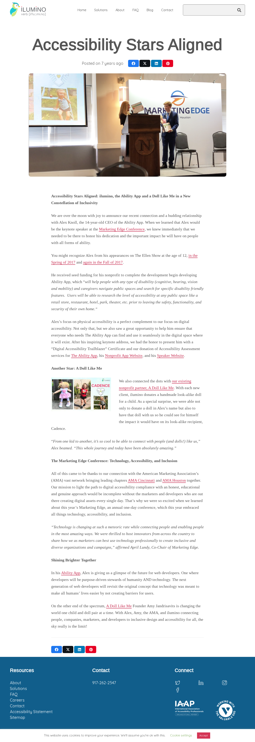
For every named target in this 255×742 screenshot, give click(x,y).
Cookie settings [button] (181, 735)
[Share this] (133, 63)
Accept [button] (203, 735)
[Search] (239, 10)
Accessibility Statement (31, 711)
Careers (17, 700)
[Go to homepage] (28, 10)
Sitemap (17, 717)
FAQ (14, 694)
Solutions (18, 688)
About (15, 682)
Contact (17, 705)
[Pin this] (167, 63)
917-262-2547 (104, 682)
